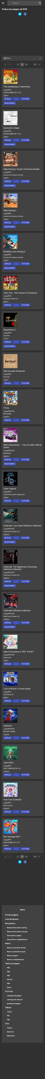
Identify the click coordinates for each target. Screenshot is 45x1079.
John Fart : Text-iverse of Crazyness (20, 293)
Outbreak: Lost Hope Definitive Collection (22, 525)
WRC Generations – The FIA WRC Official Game (22, 446)
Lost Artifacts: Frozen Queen (16, 688)
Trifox (6, 408)
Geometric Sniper (11, 128)
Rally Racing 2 (9, 210)
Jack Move (8, 762)
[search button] (40, 3)
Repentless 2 (9, 329)
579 (35, 64)
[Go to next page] (39, 64)
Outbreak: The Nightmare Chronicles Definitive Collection (20, 568)
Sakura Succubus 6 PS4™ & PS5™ (18, 651)
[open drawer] (3, 3)
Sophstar (7, 725)
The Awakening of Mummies (16, 86)
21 (18, 64)
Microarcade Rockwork (14, 371)
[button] (22, 58)
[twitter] (20, 14)
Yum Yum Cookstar (12, 799)
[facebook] (25, 14)
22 (22, 64)
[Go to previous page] (5, 64)
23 (26, 64)
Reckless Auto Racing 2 (14, 251)
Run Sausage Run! (11, 836)
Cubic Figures (9, 488)
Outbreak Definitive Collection (17, 610)
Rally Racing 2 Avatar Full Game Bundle (21, 169)
